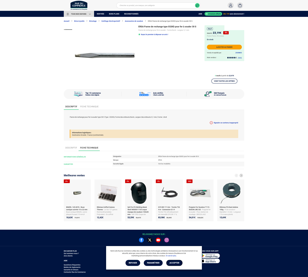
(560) (240, 58)
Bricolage (93, 21)
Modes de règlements (72, 267)
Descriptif (71, 147)
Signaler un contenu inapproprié (226, 123)
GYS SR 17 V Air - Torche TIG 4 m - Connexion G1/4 (169, 208)
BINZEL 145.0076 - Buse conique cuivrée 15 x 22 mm (77, 208)
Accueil (66, 21)
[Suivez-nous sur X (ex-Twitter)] (149, 240)
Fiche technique (89, 106)
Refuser (133, 263)
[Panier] (240, 5)
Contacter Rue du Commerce (75, 272)
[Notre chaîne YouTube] (158, 240)
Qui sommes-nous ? (71, 253)
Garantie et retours (71, 270)
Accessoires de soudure (134, 21)
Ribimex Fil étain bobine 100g (229, 208)
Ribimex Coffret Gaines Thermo (106, 208)
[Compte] (230, 5)
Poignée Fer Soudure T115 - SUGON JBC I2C (199, 208)
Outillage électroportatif (110, 21)
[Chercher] (197, 5)
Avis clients (68, 256)
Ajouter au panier (224, 47)
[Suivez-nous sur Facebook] (141, 240)
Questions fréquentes (72, 265)
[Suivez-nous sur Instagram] (166, 240)
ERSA (160, 160)
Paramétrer (153, 263)
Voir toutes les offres (224, 81)
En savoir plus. (171, 256)
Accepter (174, 263)
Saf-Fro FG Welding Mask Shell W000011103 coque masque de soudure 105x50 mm (138, 210)
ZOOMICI (238, 53)
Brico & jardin (79, 21)
